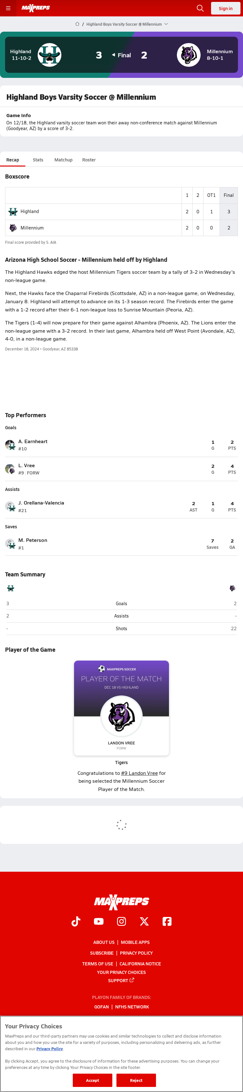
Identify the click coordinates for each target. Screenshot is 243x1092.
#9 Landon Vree (139, 772)
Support (118, 980)
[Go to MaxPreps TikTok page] (76, 922)
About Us (104, 942)
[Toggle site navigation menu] (8, 8)
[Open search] (200, 8)
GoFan (101, 1006)
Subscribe (102, 953)
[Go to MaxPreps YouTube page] (99, 922)
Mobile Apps (135, 942)
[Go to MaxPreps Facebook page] (167, 922)
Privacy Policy (136, 953)
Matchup (63, 159)
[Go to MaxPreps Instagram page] (121, 922)
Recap (12, 159)
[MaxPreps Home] (36, 8)
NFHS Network (132, 1006)
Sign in (226, 8)
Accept (92, 1080)
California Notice (140, 963)
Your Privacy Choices (121, 972)
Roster (89, 159)
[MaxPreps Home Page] (77, 24)
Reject (136, 1080)
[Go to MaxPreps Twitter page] (144, 922)
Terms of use (97, 963)
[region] (121, 1054)
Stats (38, 159)
